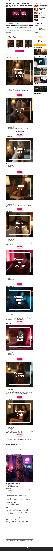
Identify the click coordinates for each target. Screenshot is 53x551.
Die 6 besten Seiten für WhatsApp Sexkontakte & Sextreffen (40, 74)
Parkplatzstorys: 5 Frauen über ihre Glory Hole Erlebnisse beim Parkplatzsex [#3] (42, 12)
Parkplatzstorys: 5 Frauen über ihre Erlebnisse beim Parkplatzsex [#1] (41, 20)
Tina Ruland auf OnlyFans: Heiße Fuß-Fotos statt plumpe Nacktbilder (42, 9)
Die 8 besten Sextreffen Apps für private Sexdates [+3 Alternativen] (39, 93)
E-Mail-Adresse (8, 534)
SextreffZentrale (41, 31)
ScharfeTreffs (40, 28)
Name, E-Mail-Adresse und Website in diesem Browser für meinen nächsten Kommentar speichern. (19, 540)
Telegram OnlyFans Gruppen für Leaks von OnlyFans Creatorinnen (19, 132)
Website (7, 537)
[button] (8, 25)
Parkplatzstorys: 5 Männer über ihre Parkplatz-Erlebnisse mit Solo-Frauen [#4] (42, 5)
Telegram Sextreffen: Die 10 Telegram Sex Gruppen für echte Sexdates (39, 65)
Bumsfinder (40, 25)
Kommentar (8, 522)
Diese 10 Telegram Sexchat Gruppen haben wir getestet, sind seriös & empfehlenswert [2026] (40, 56)
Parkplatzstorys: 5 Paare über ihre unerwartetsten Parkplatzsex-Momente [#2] (42, 16)
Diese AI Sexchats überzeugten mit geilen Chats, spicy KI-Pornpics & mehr (40, 84)
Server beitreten (20, 94)
